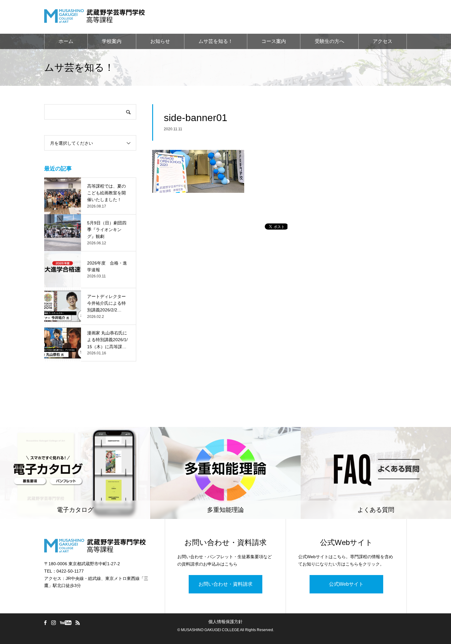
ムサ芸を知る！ (216, 41)
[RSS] (78, 622)
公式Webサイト (346, 584)
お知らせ (160, 41)
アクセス (382, 41)
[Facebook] (45, 622)
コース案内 (273, 41)
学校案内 (111, 41)
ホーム (66, 41)
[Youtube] (65, 622)
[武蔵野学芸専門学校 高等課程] (94, 17)
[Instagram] (53, 622)
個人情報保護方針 (225, 621)
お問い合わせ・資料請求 (225, 584)
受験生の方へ (329, 41)
